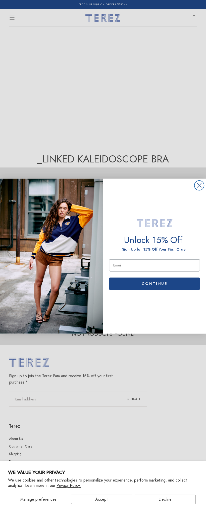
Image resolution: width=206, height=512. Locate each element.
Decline (165, 499)
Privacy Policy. (69, 485)
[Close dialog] (199, 185)
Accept (101, 499)
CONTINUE (154, 283)
